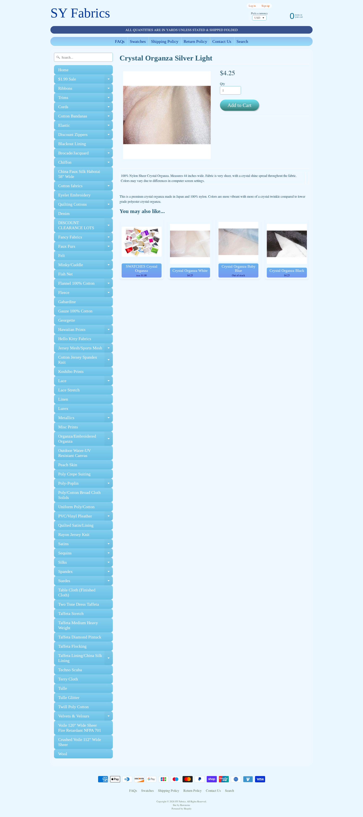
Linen (63, 399)
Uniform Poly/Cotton (76, 506)
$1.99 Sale (85, 80)
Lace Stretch (69, 390)
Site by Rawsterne (181, 804)
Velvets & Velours (85, 717)
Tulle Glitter (68, 697)
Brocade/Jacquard (85, 154)
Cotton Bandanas (85, 117)
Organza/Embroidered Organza (85, 439)
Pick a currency (259, 13)
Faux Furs (85, 247)
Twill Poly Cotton (73, 706)
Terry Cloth (68, 679)
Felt (61, 255)
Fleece (85, 293)
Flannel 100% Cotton (85, 284)
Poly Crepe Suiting (74, 474)
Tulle (62, 688)
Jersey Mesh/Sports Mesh (85, 349)
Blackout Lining (72, 143)
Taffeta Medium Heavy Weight (78, 625)
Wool (62, 753)
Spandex (85, 572)
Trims (85, 98)
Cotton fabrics (85, 186)
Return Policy (195, 41)
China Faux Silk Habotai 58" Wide (79, 174)
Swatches (138, 41)
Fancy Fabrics (85, 238)
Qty (222, 83)
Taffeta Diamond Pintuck (79, 637)
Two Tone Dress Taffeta (78, 604)
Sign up (266, 5)
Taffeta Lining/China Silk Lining (85, 658)
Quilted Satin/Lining (75, 525)
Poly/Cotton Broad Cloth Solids (79, 495)
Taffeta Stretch (71, 613)
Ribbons (85, 89)
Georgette (66, 320)
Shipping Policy (164, 41)
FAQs (120, 41)
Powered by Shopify (182, 808)
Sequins (85, 554)
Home (63, 69)
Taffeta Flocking (72, 646)
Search (242, 41)
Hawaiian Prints (85, 330)
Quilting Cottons (85, 205)
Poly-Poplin (85, 484)
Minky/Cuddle (85, 265)
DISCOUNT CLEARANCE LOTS (85, 225)
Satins (85, 544)
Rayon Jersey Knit (73, 534)
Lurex (63, 408)
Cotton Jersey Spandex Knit (85, 360)
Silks (85, 563)
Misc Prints (68, 427)
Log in (252, 5)
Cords (85, 107)
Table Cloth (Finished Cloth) (76, 592)
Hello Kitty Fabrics (74, 338)
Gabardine (67, 301)
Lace (85, 381)
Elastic (85, 126)
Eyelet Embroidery (74, 195)
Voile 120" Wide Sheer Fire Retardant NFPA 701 (79, 728)
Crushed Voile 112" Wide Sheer (79, 742)
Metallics (85, 418)
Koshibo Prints (71, 371)
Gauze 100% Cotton (75, 311)
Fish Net (65, 274)
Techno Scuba (70, 669)
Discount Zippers (85, 135)
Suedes (85, 581)
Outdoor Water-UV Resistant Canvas (74, 453)
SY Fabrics (80, 12)
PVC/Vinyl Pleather (85, 517)
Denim (64, 213)
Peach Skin (67, 464)
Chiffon (85, 163)
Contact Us (221, 41)
